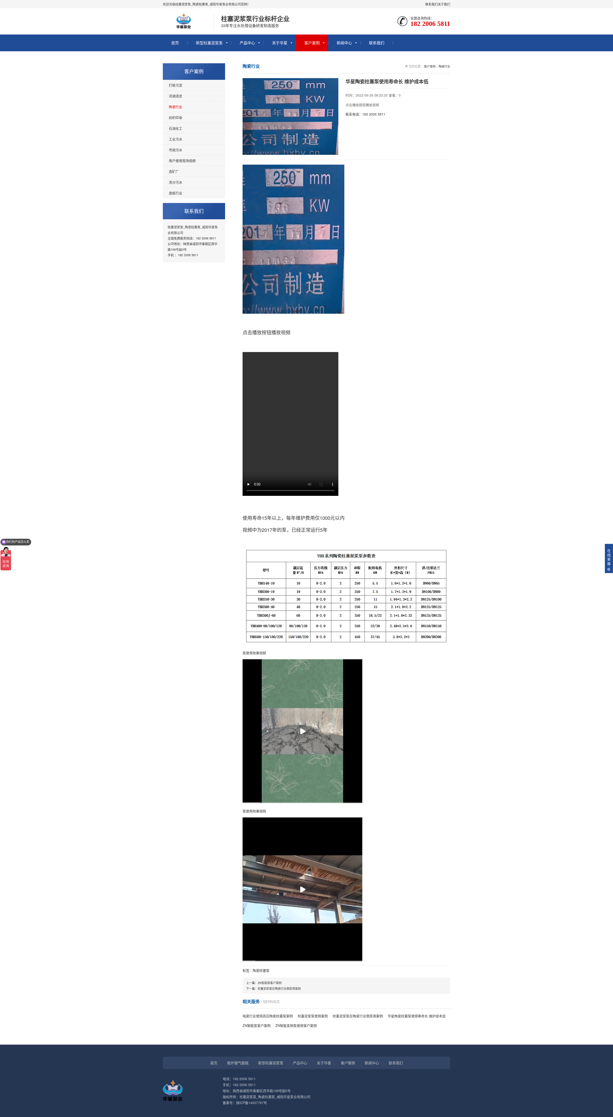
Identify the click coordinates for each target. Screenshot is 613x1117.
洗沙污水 (175, 182)
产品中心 (247, 43)
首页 (175, 43)
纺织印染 (175, 117)
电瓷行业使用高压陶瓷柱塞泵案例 (268, 1015)
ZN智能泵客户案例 (270, 983)
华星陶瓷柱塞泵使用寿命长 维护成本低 (417, 1015)
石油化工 (175, 128)
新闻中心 (344, 43)
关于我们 (444, 4)
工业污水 (175, 139)
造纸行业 (175, 193)
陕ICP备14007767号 (251, 1102)
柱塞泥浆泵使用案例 (313, 1015)
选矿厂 (174, 171)
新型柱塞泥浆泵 (209, 43)
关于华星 (279, 43)
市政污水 (175, 149)
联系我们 (431, 4)
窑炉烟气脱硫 (238, 1062)
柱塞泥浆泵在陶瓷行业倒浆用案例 (279, 988)
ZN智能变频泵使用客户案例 (296, 1025)
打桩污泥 (175, 85)
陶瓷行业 (175, 106)
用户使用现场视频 (182, 160)
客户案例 (312, 43)
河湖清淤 (175, 95)
